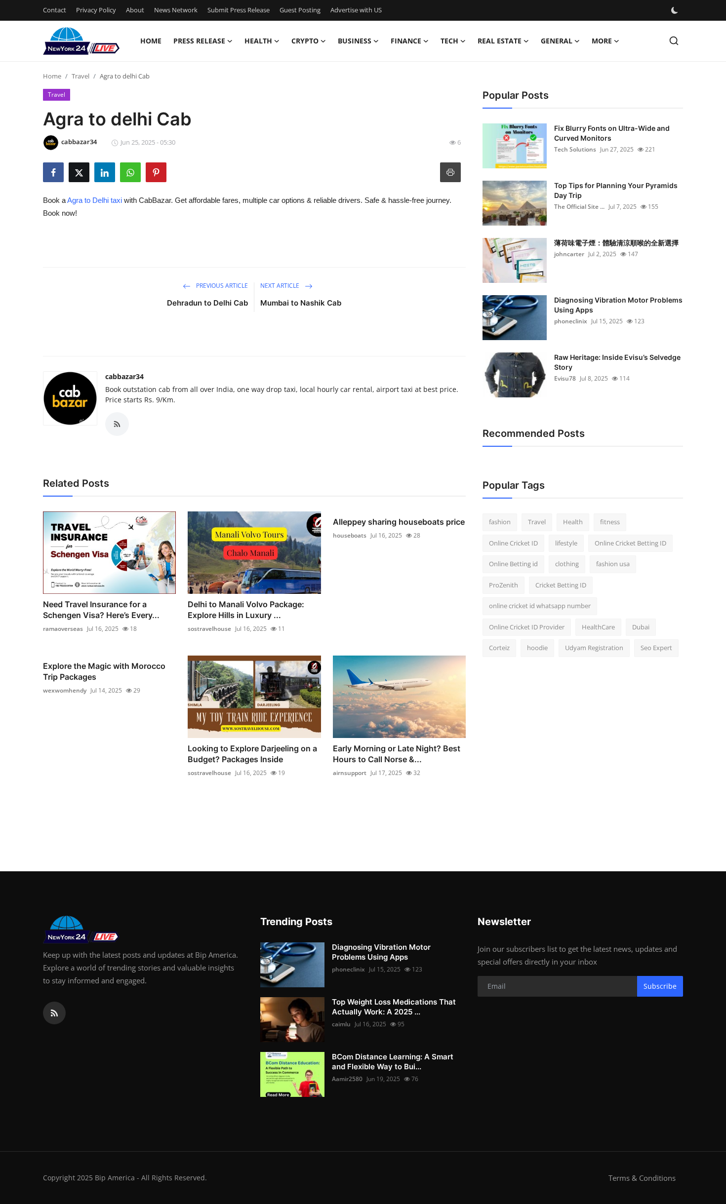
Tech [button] (449, 40)
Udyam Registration (594, 647)
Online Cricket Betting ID (630, 543)
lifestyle (566, 543)
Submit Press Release (238, 9)
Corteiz (499, 647)
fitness (610, 521)
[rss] (54, 1013)
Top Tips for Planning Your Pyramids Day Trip (616, 190)
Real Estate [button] (500, 40)
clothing (567, 563)
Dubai (640, 626)
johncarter (569, 254)
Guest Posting (300, 9)
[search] (674, 41)
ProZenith (503, 585)
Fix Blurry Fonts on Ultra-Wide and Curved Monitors (612, 133)
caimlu (341, 1024)
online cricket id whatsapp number (540, 605)
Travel (80, 76)
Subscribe (660, 986)
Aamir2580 (347, 1079)
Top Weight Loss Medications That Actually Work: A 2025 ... (394, 1006)
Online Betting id (513, 563)
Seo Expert (656, 647)
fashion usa (613, 563)
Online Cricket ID (513, 543)
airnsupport (349, 773)
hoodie (537, 647)
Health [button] (258, 40)
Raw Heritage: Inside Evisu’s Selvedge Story (617, 362)
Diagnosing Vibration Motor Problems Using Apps (618, 305)
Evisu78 (565, 378)
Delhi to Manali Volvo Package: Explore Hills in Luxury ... (246, 609)
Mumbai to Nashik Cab (300, 303)
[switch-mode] (675, 10)
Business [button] (354, 40)
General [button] (556, 40)
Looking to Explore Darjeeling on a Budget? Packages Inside (252, 753)
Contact (54, 9)
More (602, 40)
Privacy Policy (96, 9)
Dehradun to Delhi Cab (207, 303)
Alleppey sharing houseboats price (399, 522)
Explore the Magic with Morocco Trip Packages (104, 671)
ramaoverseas (63, 628)
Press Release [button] (199, 40)
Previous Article (221, 285)
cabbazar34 (124, 376)
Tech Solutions (575, 149)
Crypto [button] (305, 40)
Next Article (280, 285)
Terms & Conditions (642, 1178)
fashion (500, 521)
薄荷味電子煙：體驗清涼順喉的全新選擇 (616, 242)
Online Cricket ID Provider (527, 626)
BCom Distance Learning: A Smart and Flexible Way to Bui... (392, 1061)
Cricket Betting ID (560, 585)
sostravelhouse (209, 628)
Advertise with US (356, 9)
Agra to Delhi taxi (94, 200)
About (135, 9)
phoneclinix (570, 321)
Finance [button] (406, 40)
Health (573, 521)
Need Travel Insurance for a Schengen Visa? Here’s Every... (101, 609)
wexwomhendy (64, 690)
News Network (176, 9)
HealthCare (598, 626)
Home (150, 40)
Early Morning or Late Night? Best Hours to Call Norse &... (396, 753)
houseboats (349, 535)
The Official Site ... (579, 206)
